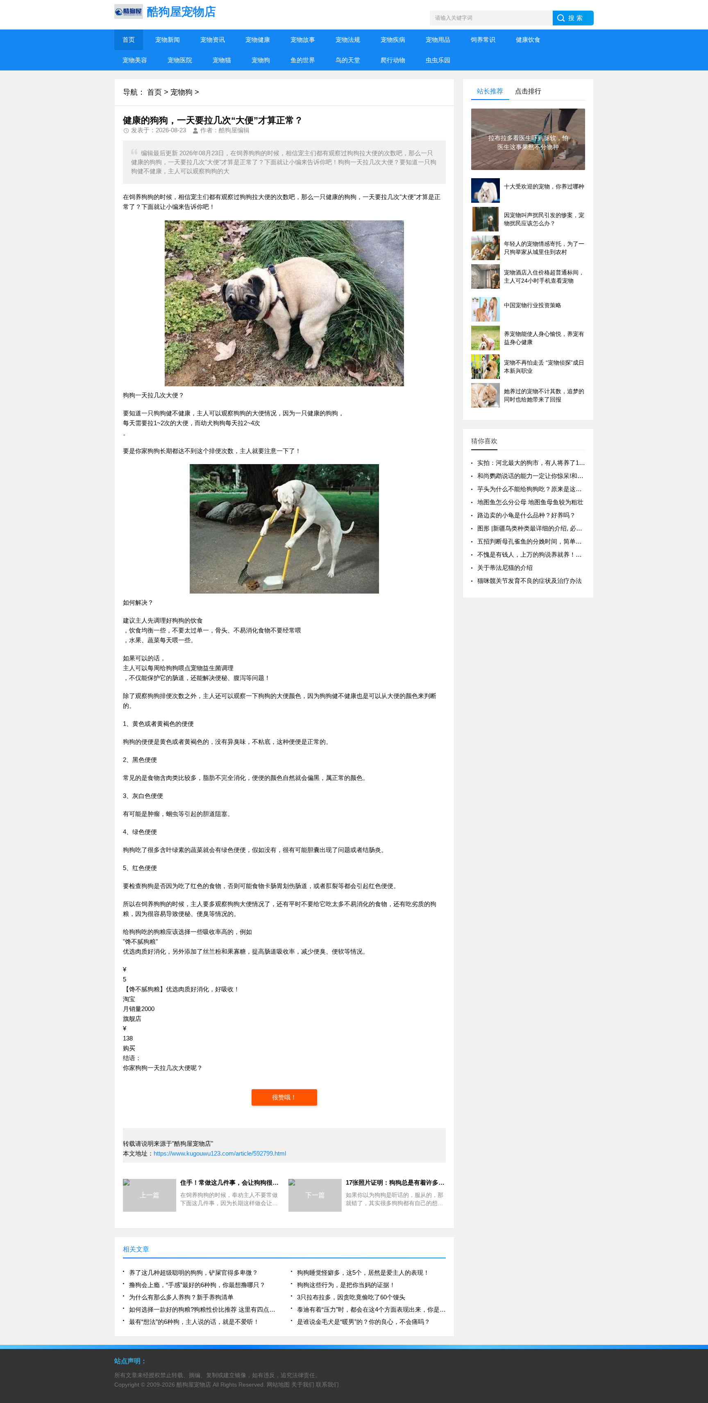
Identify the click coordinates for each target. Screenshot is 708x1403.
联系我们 (327, 1384)
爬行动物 (393, 60)
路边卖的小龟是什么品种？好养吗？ (526, 515)
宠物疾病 (393, 39)
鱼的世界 (302, 60)
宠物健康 (257, 39)
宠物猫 (222, 60)
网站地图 (278, 1384)
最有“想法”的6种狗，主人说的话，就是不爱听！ (194, 1321)
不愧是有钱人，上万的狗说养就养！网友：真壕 (541, 554)
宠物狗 (261, 60)
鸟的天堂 (348, 60)
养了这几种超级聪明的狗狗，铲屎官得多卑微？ (193, 1272)
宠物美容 (135, 60)
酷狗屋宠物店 (194, 1384)
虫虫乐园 (438, 60)
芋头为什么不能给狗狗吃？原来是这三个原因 (538, 488)
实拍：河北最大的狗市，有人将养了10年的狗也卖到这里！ (557, 462)
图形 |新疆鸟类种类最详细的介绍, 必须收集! (536, 528)
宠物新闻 (167, 39)
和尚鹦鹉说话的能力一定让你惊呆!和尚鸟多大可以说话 (551, 475)
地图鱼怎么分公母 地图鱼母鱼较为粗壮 (530, 502)
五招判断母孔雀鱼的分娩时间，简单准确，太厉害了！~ (553, 541)
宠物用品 (438, 39)
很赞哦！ (284, 1097)
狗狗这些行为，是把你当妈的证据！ (346, 1284)
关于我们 (302, 1384)
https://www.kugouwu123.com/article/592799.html (220, 1153)
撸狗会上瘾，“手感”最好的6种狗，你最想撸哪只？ (197, 1284)
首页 (129, 39)
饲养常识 (483, 39)
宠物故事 (302, 39)
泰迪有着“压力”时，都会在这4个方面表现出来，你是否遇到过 (371, 1309)
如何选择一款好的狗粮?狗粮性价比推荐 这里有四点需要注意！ (203, 1309)
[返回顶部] (699, 1254)
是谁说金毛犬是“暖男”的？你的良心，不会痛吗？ (363, 1321)
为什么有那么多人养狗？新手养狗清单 (181, 1297)
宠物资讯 (212, 39)
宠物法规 (348, 39)
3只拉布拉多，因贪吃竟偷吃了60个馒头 (351, 1297)
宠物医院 (180, 60)
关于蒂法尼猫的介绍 (505, 567)
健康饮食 (528, 39)
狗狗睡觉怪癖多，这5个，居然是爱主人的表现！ (363, 1272)
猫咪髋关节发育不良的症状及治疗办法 (529, 580)
